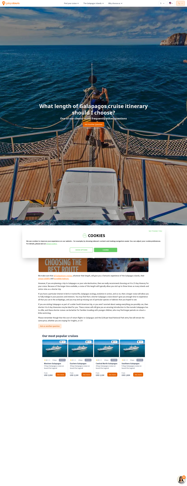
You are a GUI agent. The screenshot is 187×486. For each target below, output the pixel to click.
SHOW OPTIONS (81, 250)
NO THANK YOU (155, 231)
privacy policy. (51, 244)
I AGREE (106, 250)
